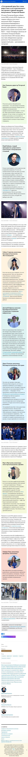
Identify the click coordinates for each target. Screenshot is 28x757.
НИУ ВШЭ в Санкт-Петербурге (9, 1)
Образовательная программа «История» (10, 678)
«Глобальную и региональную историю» (14, 394)
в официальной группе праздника (17, 626)
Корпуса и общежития (5, 737)
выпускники (15, 655)
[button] (2, 210)
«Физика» (9, 235)
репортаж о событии (6, 658)
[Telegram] (4, 634)
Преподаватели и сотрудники (7, 733)
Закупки (2, 738)
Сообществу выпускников (8, 618)
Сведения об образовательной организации (9, 728)
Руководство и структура (6, 730)
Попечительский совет (5, 735)
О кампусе (4, 727)
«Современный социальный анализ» (12, 352)
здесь (13, 748)
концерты (4, 655)
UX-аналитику (7, 354)
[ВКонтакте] (2, 634)
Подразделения (4, 732)
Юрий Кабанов (5, 138)
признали (14, 238)
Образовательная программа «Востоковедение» (12, 677)
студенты (21, 655)
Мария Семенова (19, 136)
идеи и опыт (9, 655)
